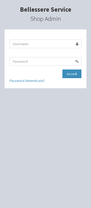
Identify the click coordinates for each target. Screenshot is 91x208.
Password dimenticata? (27, 80)
